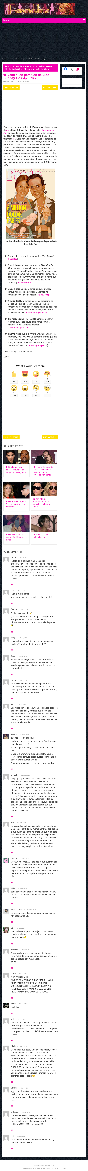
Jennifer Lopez (22, 66)
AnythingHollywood (38, 345)
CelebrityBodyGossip (18, 327)
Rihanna (28, 69)
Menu (6, 20)
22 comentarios (24, 81)
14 (14, 138)
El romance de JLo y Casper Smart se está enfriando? (16, 504)
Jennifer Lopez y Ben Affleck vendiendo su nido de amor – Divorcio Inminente (43, 471)
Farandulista (37, 1165)
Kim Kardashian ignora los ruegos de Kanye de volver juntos (16, 470)
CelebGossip (43, 294)
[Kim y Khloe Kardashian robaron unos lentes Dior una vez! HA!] (44, 489)
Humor (10, 66)
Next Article (48, 88)
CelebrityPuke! (24, 282)
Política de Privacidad (44, 1168)
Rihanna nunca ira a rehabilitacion (43, 535)
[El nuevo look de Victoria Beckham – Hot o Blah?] (16, 523)
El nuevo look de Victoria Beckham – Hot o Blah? (16, 537)
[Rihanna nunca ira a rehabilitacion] (44, 523)
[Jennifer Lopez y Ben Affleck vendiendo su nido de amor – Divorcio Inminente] (44, 457)
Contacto (57, 1168)
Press (64, 1168)
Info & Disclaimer (28, 1168)
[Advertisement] (44, 41)
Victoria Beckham (41, 69)
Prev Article (12, 88)
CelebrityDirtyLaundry (36, 312)
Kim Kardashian (37, 66)
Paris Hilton (17, 69)
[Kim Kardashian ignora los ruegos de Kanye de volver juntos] (16, 457)
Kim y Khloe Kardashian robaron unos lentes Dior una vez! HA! (42, 503)
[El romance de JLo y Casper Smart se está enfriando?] (16, 490)
